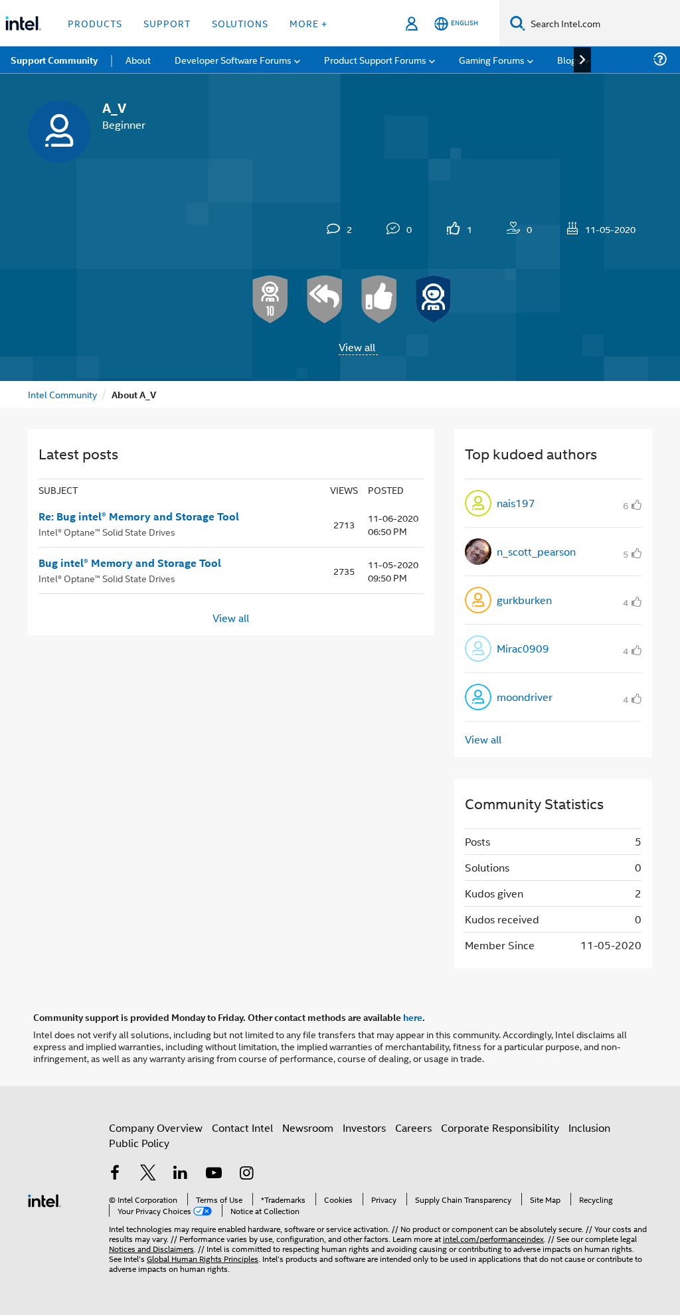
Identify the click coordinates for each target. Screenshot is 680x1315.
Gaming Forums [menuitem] (492, 59)
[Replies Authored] (325, 299)
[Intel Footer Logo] (44, 1199)
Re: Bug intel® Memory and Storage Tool (139, 516)
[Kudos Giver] (379, 299)
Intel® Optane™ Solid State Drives (107, 531)
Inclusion (589, 1127)
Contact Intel (242, 1127)
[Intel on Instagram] (246, 1174)
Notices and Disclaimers (151, 1248)
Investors (364, 1127)
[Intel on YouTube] (214, 1174)
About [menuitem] (138, 59)
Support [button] (167, 23)
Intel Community (62, 394)
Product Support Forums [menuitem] (375, 59)
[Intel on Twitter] (148, 1174)
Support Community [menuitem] (54, 59)
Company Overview (156, 1127)
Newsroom (307, 1127)
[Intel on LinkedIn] (180, 1174)
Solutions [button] (240, 23)
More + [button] (308, 23)
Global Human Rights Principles (202, 1258)
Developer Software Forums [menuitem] (233, 59)
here (412, 1017)
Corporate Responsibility (500, 1127)
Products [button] (95, 23)
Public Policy (139, 1142)
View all (357, 346)
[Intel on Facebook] (115, 1174)
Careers (413, 1127)
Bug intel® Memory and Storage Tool (130, 563)
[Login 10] (270, 299)
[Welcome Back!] (434, 299)
